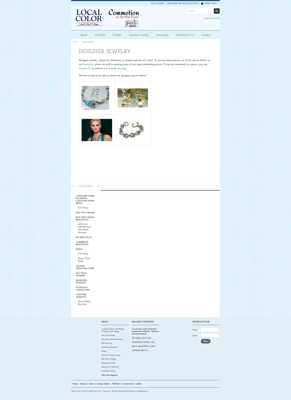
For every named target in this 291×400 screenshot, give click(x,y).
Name (194, 330)
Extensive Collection (83, 288)
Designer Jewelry (81, 281)
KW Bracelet (84, 237)
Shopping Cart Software (127, 391)
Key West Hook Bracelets (85, 218)
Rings (79, 249)
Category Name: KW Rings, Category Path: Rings (85, 199)
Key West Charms (81, 274)
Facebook (87, 64)
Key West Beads (85, 212)
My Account (157, 3)
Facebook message (116, 68)
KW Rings (83, 207)
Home (75, 42)
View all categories (110, 375)
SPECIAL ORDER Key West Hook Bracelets (84, 228)
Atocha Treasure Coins (85, 267)
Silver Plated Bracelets (84, 302)
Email (194, 335)
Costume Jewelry (81, 295)
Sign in (170, 3)
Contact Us (85, 68)
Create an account (188, 3)
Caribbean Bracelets (82, 243)
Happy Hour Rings (84, 259)
